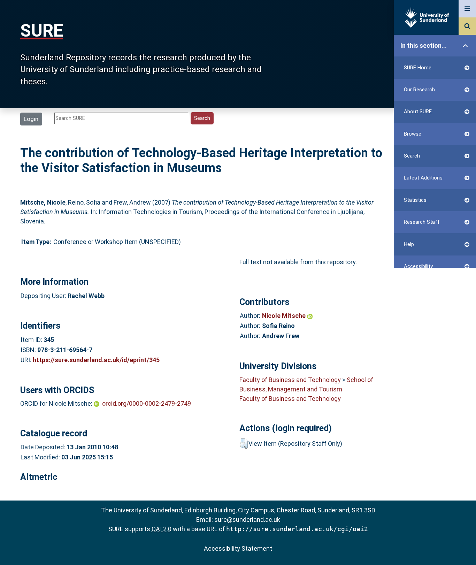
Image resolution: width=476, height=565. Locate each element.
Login (31, 118)
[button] (244, 443)
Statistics (415, 200)
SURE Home (417, 67)
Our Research (419, 89)
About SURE (418, 111)
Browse (412, 134)
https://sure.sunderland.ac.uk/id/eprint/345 (96, 360)
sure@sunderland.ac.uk (247, 519)
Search (412, 156)
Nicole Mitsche (284, 315)
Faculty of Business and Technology (290, 379)
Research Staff (422, 222)
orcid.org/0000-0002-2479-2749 (146, 403)
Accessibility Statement (238, 548)
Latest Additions (423, 178)
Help (409, 244)
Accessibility (418, 266)
